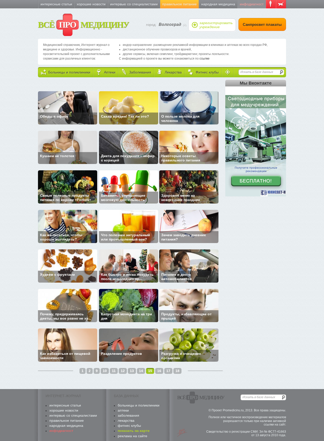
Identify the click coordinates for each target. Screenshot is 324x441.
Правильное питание (179, 4)
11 (114, 371)
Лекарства (126, 420)
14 (141, 371)
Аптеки (123, 410)
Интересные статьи (56, 4)
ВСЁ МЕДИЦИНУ (83, 24)
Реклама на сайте (132, 436)
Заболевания (128, 415)
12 (123, 371)
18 (177, 371)
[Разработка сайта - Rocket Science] (182, 433)
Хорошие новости (91, 4)
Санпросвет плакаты (262, 24)
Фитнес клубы (129, 426)
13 (132, 371)
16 (159, 371)
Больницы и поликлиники (138, 405)
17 (168, 371)
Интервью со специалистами (134, 4)
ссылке (204, 58)
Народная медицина (218, 4)
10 (105, 371)
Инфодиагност (252, 4)
